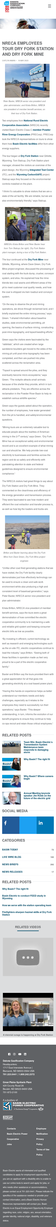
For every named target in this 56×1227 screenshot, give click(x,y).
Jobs (9, 1144)
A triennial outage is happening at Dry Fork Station (28, 1034)
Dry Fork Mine (35, 259)
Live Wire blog (28, 857)
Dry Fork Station (29, 156)
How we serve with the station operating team (26, 905)
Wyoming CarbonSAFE (29, 174)
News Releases (28, 871)
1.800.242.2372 (27, 1074)
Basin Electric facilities (25, 143)
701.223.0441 (10, 1074)
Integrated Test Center (42, 169)
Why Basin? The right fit (37, 759)
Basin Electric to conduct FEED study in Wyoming (24, 897)
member (37, 129)
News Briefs (28, 864)
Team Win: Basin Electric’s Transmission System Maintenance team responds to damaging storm (38, 747)
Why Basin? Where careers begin (38, 777)
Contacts (11, 1128)
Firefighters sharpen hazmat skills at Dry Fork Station (27, 913)
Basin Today (28, 849)
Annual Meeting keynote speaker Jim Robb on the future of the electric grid (37, 795)
